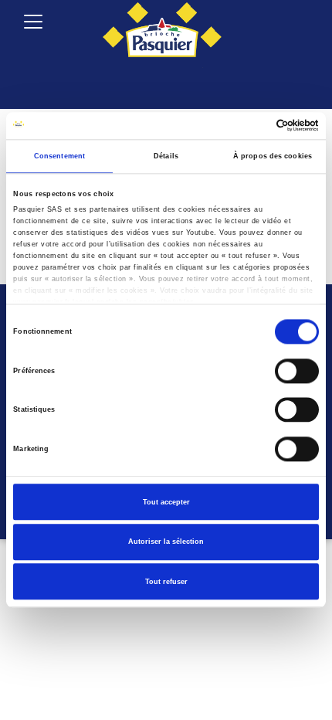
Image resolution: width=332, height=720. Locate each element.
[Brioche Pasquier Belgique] (162, 31)
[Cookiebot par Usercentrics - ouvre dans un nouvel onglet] (251, 126)
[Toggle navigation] (32, 21)
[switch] (297, 370)
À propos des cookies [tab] (272, 156)
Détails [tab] (166, 156)
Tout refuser (166, 582)
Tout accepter (166, 502)
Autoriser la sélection (166, 541)
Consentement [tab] (59, 156)
